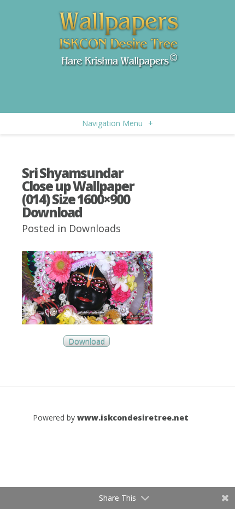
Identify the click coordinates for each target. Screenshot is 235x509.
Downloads (95, 228)
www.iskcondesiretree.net (133, 417)
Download (86, 341)
